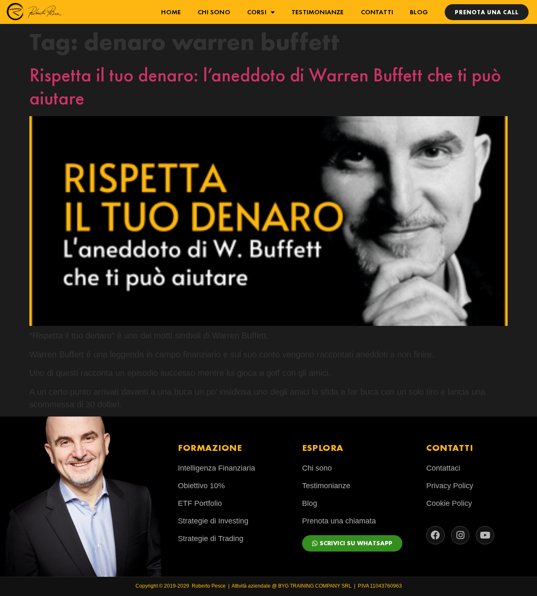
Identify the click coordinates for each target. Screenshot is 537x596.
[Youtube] (485, 535)
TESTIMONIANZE (318, 12)
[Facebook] (435, 535)
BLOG (419, 12)
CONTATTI (377, 12)
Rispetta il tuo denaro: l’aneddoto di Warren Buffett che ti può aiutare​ (265, 86)
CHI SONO (214, 12)
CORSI (256, 12)
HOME (171, 12)
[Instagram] (460, 535)
